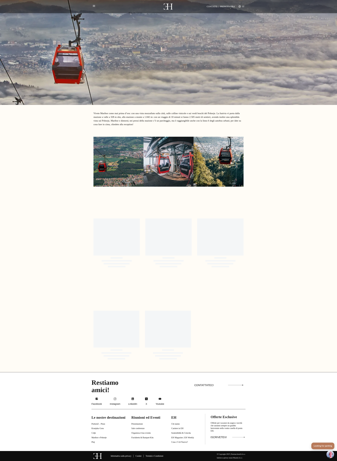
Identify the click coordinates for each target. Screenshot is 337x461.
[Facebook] (96, 399)
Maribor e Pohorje (99, 437)
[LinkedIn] (132, 399)
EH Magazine (177, 437)
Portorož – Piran (98, 424)
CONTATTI (212, 6)
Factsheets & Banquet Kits (142, 437)
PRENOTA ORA (227, 6)
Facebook (96, 404)
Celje (93, 433)
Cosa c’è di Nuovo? (179, 442)
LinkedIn (132, 404)
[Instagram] (115, 399)
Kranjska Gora (97, 428)
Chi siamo (175, 424)
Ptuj (93, 442)
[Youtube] (160, 399)
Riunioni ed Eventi (145, 417)
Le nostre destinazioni (108, 417)
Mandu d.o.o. (238, 458)
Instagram (115, 404)
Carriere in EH (177, 428)
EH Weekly (189, 437)
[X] (146, 399)
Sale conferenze (138, 428)
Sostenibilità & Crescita (181, 433)
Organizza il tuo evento (141, 433)
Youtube (160, 404)
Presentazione (137, 424)
